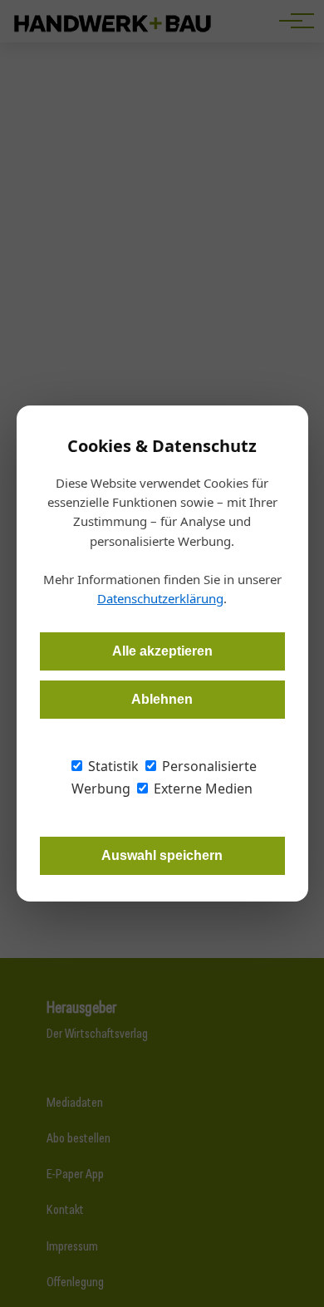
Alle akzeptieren (162, 651)
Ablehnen (162, 699)
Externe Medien (201, 788)
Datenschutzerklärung (160, 598)
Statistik (112, 766)
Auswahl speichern (162, 855)
